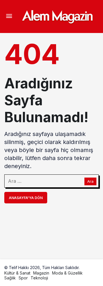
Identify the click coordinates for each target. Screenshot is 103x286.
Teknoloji (39, 277)
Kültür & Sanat (17, 273)
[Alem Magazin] (57, 16)
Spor (23, 277)
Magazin (41, 273)
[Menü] (8, 16)
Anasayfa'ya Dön (26, 198)
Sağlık (10, 277)
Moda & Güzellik (67, 273)
